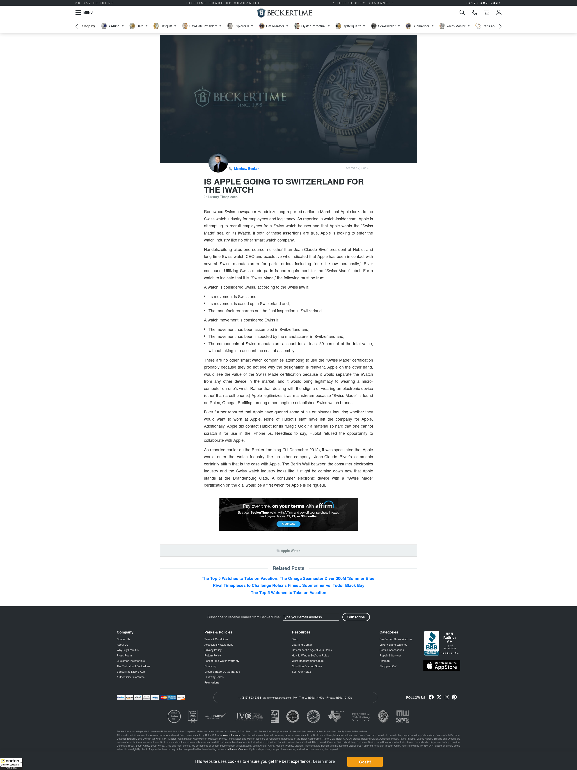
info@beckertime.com (279, 697)
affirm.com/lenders (237, 749)
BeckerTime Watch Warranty (221, 661)
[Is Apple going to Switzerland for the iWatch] (288, 99)
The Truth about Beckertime (133, 666)
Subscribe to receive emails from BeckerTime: (244, 617)
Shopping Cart (388, 666)
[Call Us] (474, 12)
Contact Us (123, 639)
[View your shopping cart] (486, 12)
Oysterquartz (352, 26)
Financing (210, 666)
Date (140, 26)
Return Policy (212, 655)
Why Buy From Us (128, 650)
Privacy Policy (213, 650)
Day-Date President (203, 26)
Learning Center (302, 644)
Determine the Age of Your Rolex (312, 650)
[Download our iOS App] (441, 665)
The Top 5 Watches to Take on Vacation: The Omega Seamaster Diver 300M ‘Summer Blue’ (289, 578)
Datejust (166, 26)
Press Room (124, 655)
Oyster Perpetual (313, 26)
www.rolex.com (231, 735)
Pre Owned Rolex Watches (396, 639)
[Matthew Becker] (218, 168)
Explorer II (241, 26)
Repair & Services (391, 655)
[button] (11, 764)
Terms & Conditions (216, 639)
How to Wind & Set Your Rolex (310, 655)
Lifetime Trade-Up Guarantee (222, 671)
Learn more (324, 761)
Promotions (211, 682)
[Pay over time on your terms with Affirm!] (288, 514)
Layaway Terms (214, 677)
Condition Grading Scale (307, 666)
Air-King (113, 26)
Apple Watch (290, 550)
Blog (295, 639)
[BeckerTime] (284, 12)
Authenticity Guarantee (131, 677)
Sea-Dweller (387, 26)
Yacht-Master (455, 26)
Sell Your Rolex (301, 671)
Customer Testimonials (131, 661)
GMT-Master (275, 26)
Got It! (365, 762)
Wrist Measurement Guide (308, 661)
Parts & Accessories (392, 650)
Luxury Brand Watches (393, 644)
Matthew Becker (246, 168)
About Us (122, 644)
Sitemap (385, 661)
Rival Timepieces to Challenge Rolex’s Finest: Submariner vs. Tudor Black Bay (288, 585)
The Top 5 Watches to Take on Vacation (288, 592)
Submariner (421, 26)
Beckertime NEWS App (131, 671)
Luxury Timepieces (223, 196)
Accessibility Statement (218, 644)
